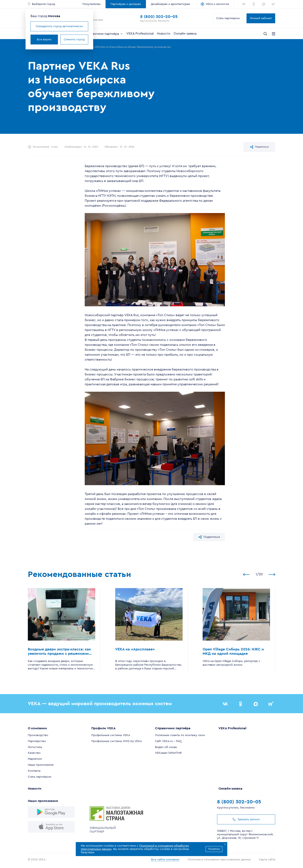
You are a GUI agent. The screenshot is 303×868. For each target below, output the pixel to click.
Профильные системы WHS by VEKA (116, 741)
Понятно (214, 849)
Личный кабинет (261, 18)
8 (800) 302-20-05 (158, 17)
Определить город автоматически (59, 26)
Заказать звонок (248, 819)
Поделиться (262, 147)
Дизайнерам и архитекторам (170, 4)
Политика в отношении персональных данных (219, 859)
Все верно (44, 39)
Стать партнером (228, 18)
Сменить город (74, 39)
